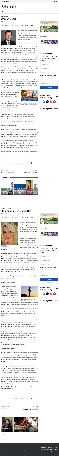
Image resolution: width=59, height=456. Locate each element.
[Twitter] (54, 1)
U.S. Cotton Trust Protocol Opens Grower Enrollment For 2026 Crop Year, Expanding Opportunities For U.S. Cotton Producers (19, 191)
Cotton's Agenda (4, 16)
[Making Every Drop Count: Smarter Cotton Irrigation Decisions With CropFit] (7, 187)
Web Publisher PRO (12, 449)
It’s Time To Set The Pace (7, 172)
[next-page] (4, 197)
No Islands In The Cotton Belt (31, 172)
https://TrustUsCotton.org (7, 134)
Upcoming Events (46, 108)
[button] (54, 12)
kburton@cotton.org (32, 136)
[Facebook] (52, 1)
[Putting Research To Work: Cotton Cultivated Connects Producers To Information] (32, 187)
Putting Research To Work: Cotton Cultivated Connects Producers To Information (32, 192)
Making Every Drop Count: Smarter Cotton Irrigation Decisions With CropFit (7, 192)
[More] (32, 25)
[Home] (3, 12)
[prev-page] (2, 197)
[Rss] (56, 1)
